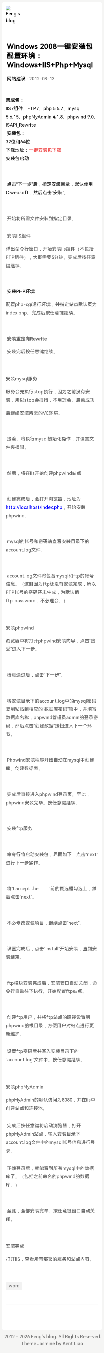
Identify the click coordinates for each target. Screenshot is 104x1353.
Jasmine (46, 1343)
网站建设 (16, 79)
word (14, 1286)
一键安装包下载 (45, 150)
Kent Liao (73, 1343)
